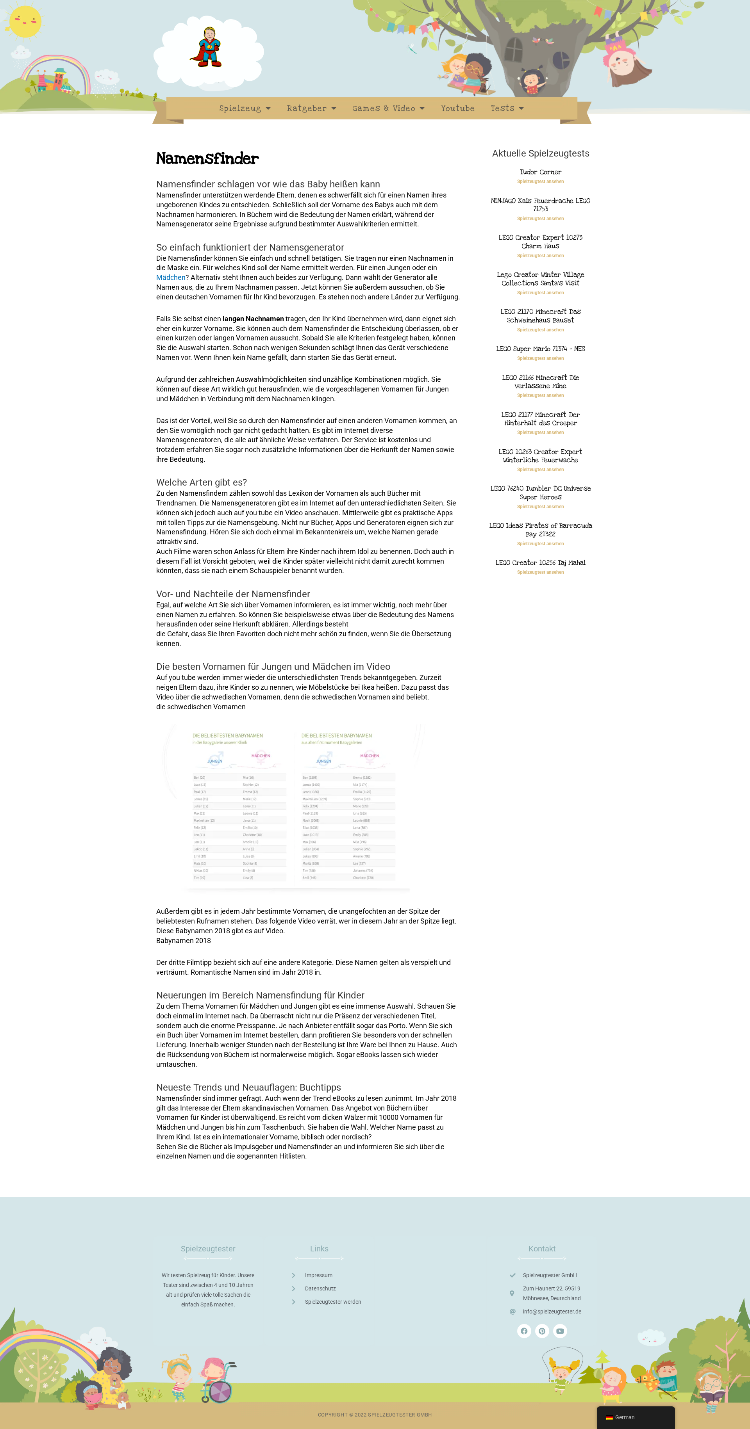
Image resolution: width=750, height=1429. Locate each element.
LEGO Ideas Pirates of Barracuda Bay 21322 (540, 530)
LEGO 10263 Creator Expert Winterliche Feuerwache (540, 456)
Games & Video (384, 108)
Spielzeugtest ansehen (540, 181)
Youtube (458, 108)
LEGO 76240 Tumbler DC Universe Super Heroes (541, 493)
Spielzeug (241, 108)
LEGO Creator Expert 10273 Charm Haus (540, 242)
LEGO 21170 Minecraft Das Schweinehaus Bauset (541, 316)
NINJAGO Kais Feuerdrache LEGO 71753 (540, 205)
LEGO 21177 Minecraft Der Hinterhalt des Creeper (541, 419)
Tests (503, 108)
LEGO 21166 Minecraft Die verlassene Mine (540, 382)
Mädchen (171, 277)
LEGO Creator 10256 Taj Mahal (541, 562)
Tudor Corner (541, 171)
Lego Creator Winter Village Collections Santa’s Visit (540, 279)
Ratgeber (307, 108)
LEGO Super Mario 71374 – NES (540, 348)
